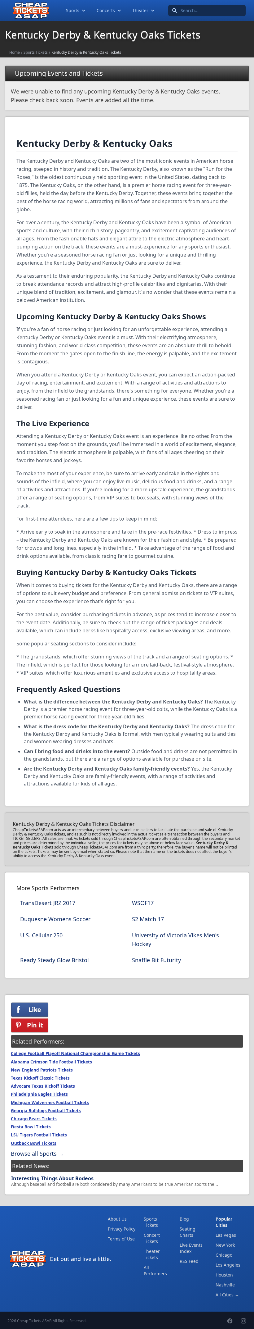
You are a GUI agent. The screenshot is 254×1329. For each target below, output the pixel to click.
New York (225, 1245)
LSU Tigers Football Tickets (39, 1135)
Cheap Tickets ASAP (34, 1320)
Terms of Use (121, 1239)
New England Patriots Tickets (42, 1070)
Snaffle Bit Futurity (156, 960)
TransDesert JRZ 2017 (47, 903)
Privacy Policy (121, 1229)
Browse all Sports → (37, 1153)
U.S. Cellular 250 (41, 935)
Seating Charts (187, 1232)
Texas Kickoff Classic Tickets (40, 1078)
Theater (140, 10)
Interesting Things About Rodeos (52, 1178)
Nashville (225, 1285)
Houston (224, 1275)
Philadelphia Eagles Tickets (39, 1094)
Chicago (224, 1255)
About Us (117, 1219)
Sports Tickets (36, 52)
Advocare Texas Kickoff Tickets (43, 1086)
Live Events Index (191, 1248)
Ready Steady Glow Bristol (54, 960)
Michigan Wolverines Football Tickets (50, 1102)
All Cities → (227, 1295)
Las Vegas (226, 1235)
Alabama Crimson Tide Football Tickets (51, 1062)
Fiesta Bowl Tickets (31, 1127)
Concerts (106, 10)
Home (14, 52)
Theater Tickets (152, 1254)
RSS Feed (189, 1261)
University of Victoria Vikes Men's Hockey (175, 939)
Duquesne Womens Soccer (55, 919)
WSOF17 (143, 903)
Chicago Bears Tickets (34, 1119)
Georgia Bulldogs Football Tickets (46, 1110)
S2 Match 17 (148, 919)
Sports (72, 10)
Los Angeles (228, 1265)
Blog (184, 1219)
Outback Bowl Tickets (33, 1143)
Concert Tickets (152, 1238)
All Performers (155, 1270)
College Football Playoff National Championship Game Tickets (75, 1053)
